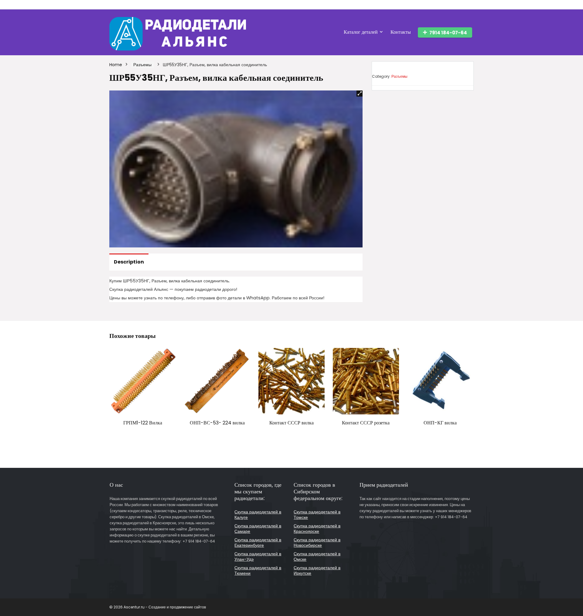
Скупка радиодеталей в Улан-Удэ (257, 556)
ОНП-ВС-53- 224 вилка (217, 422)
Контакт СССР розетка (366, 422)
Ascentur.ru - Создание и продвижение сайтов (165, 607)
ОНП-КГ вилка (440, 422)
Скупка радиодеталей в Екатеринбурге (257, 542)
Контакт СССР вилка (291, 422)
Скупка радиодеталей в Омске (317, 556)
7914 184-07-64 (448, 32)
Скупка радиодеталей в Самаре (257, 528)
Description (129, 261)
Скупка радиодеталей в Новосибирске (317, 542)
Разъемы (142, 65)
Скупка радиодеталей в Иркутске (317, 570)
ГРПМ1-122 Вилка (142, 422)
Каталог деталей (361, 32)
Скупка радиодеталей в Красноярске (317, 528)
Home (115, 65)
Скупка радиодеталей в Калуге (257, 514)
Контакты (400, 32)
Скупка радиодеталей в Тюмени (257, 570)
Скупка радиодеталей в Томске (317, 514)
